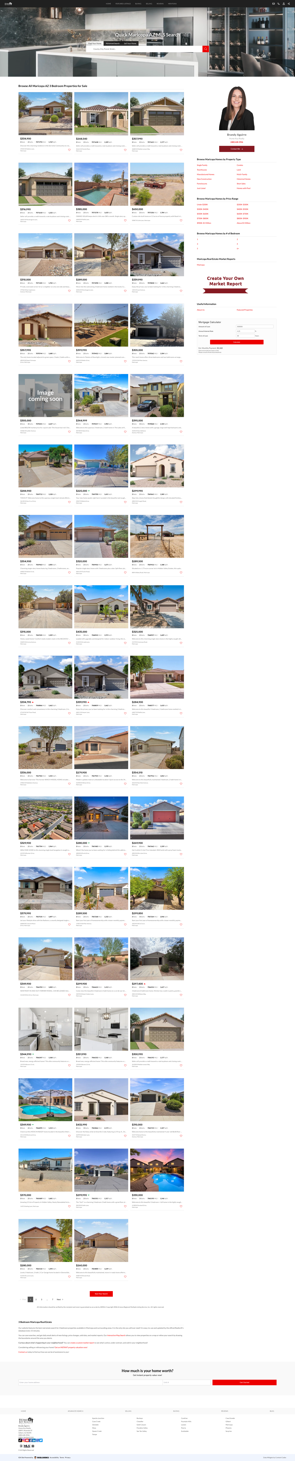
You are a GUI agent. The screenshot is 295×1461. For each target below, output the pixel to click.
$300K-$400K (202, 209)
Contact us (22, 1352)
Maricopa (201, 265)
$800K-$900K (242, 218)
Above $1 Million (243, 223)
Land (239, 170)
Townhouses (202, 170)
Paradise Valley (142, 1428)
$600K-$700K (242, 214)
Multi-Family (242, 174)
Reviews (160, 4)
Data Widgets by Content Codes (274, 1457)
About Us (201, 310)
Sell (130, 43)
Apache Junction (98, 1418)
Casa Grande (230, 1418)
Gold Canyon (141, 1425)
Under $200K (202, 204)
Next (59, 1299)
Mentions (172, 4)
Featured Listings (123, 4)
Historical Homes (244, 179)
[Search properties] (205, 49)
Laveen (183, 1425)
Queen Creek (97, 1431)
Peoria (183, 1428)
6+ (238, 248)
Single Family (202, 165)
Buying (138, 4)
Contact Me (235, 149)
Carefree (184, 1418)
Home (108, 4)
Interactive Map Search (116, 1335)
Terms (62, 1457)
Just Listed (201, 188)
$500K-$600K (202, 214)
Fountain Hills (186, 1421)
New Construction (204, 179)
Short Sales (241, 183)
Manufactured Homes (205, 174)
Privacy (67, 1457)
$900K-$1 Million (204, 223)
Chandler (140, 1421)
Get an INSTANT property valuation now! (71, 1347)
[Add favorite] (69, 150)
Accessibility (54, 1457)
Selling (149, 4)
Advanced (112, 43)
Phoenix (229, 1428)
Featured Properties (245, 310)
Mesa (94, 1428)
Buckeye (140, 1418)
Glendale (95, 1425)
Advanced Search (75, 1411)
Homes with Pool (243, 188)
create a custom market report (82, 1343)
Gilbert (228, 1421)
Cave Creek (96, 1421)
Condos (240, 165)
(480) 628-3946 (236, 142)
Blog (272, 1411)
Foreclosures (202, 183)
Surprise (229, 1431)
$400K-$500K (242, 209)
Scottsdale (185, 1431)
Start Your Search (101, 1294)
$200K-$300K (242, 204)
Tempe (94, 1434)
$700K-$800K (202, 218)
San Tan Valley (142, 1431)
